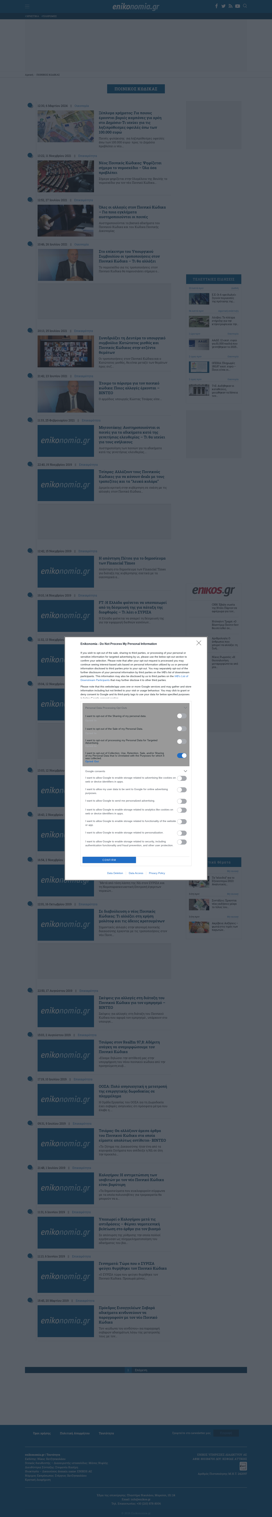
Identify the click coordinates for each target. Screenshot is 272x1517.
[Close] (200, 644)
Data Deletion (115, 873)
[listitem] (136, 708)
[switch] (182, 715)
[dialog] (136, 758)
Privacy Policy (157, 873)
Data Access (136, 873)
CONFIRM (109, 860)
